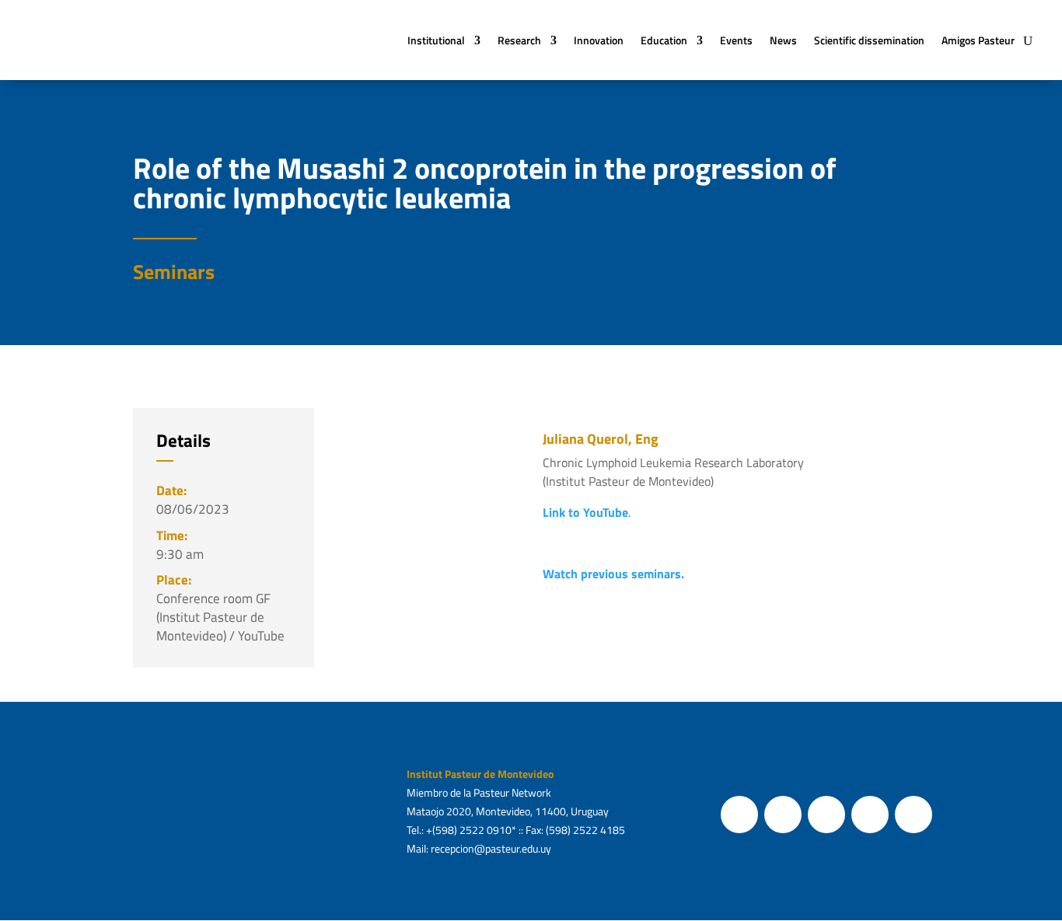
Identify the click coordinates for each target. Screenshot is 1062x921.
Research (519, 40)
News (783, 40)
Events (736, 40)
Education (664, 40)
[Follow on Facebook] (739, 814)
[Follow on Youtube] (870, 814)
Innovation (599, 40)
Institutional (436, 40)
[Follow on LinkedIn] (913, 814)
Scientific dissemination (869, 40)
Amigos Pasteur (978, 40)
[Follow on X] (783, 814)
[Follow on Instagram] (826, 814)
